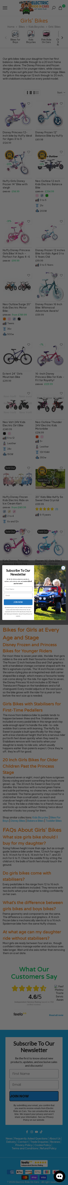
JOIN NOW (18, 602)
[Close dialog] (63, 568)
